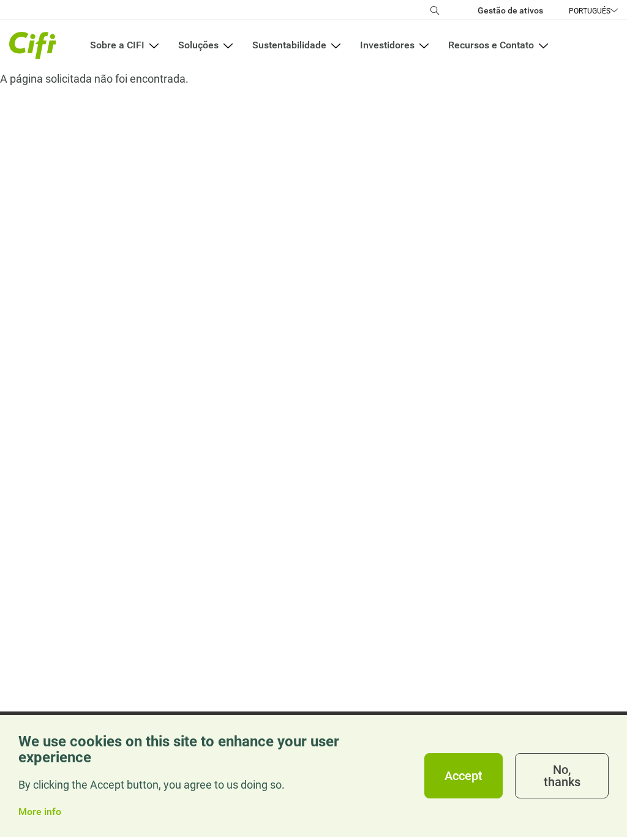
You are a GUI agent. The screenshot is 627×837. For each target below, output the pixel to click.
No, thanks (562, 775)
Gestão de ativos (510, 10)
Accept (463, 775)
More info (39, 812)
